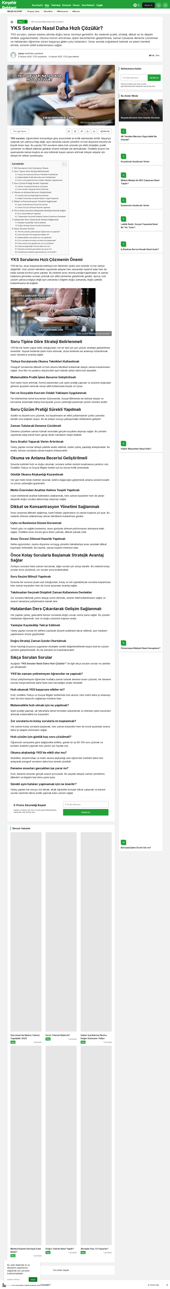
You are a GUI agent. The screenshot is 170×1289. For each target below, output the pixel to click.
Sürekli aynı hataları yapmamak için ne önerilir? (37, 252)
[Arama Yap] (158, 5)
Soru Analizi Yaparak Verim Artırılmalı (33, 189)
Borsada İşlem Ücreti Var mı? (136, 847)
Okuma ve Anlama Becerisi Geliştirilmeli (32, 192)
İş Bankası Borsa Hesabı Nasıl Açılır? (140, 249)
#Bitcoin (76, 11)
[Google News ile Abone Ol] (19, 131)
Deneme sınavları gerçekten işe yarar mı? (35, 249)
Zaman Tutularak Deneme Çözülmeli (33, 186)
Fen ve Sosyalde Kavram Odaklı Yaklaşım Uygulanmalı (40, 180)
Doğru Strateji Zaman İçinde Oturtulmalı (34, 225)
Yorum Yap (154, 1285)
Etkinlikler (48, 11)
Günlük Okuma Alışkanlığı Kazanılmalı (33, 195)
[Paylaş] (165, 1285)
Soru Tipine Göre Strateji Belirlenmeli (31, 171)
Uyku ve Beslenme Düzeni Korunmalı (33, 204)
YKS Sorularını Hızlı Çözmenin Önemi (31, 168)
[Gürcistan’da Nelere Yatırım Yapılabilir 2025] (26, 938)
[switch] (137, 5)
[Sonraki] (160, 11)
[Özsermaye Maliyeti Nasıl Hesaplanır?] (141, 552)
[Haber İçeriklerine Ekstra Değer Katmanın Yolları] (96, 938)
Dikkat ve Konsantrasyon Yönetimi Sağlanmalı (35, 201)
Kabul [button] (33, 1280)
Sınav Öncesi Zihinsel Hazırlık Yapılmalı (34, 207)
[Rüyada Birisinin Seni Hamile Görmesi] (141, 110)
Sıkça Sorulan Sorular (24, 228)
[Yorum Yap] (81, 131)
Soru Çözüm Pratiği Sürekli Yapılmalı (31, 183)
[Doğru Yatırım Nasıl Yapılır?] (61, 1151)
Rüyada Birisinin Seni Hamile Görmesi (140, 117)
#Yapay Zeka (33, 11)
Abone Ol (148, 5)
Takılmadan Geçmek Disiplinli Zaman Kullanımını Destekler (42, 216)
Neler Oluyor (14, 11)
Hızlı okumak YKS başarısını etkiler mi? (33, 234)
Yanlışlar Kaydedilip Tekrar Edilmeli (31, 223)
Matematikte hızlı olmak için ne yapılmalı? (35, 237)
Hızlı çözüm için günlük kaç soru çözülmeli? (36, 243)
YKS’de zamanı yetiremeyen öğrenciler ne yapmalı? (39, 232)
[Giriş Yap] (165, 5)
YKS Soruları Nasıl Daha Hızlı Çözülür (43, 663)
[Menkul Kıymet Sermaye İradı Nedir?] (26, 1151)
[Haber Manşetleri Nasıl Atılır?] (141, 352)
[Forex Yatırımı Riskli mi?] (61, 938)
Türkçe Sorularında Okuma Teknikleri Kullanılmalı (38, 174)
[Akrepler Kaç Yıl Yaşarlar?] (96, 1151)
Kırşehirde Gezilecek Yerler (135, 161)
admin (21, 53)
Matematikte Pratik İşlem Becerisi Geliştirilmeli (36, 177)
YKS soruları (17, 138)
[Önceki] (156, 11)
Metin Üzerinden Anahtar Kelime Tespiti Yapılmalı (38, 198)
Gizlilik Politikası (13, 1279)
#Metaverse (62, 11)
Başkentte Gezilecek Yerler (135, 205)
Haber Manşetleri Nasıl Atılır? (136, 449)
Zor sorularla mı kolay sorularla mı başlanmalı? (37, 240)
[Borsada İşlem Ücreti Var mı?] (141, 751)
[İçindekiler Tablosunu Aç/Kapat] (63, 164)
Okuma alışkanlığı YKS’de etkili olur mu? (34, 246)
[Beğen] (68, 131)
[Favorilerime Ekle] (75, 131)
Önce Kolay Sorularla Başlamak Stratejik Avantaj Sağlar (40, 210)
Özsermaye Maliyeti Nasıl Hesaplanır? (140, 648)
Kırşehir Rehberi (9, 5)
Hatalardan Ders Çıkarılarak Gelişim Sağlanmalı (36, 219)
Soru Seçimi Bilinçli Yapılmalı (29, 213)
